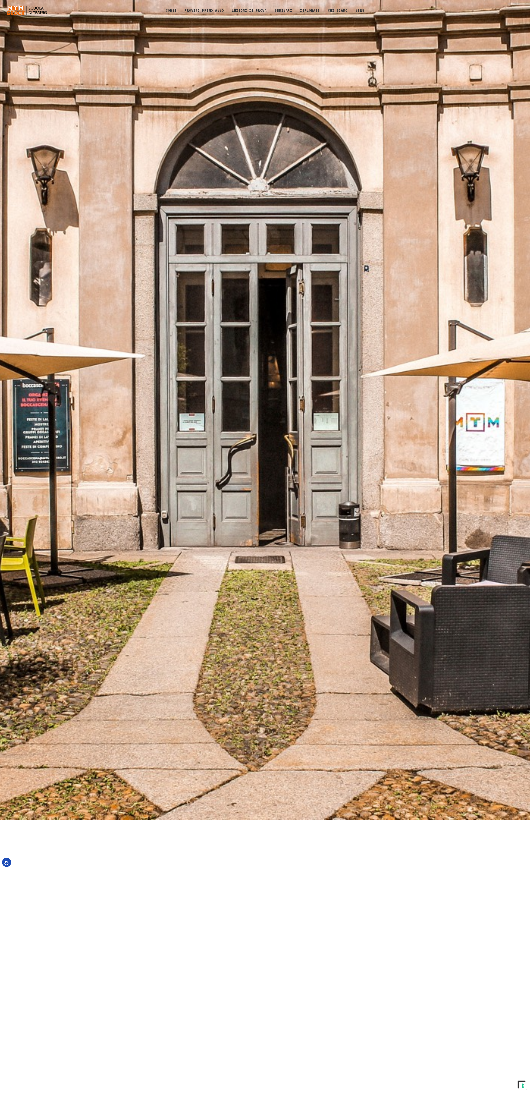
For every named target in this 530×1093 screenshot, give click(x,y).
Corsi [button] (171, 10)
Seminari (283, 10)
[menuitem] (171, 10)
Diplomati (310, 10)
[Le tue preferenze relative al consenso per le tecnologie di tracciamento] (523, 1086)
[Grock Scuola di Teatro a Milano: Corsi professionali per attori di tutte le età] (27, 10)
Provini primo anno (204, 10)
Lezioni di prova (249, 10)
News (359, 10)
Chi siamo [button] (338, 10)
